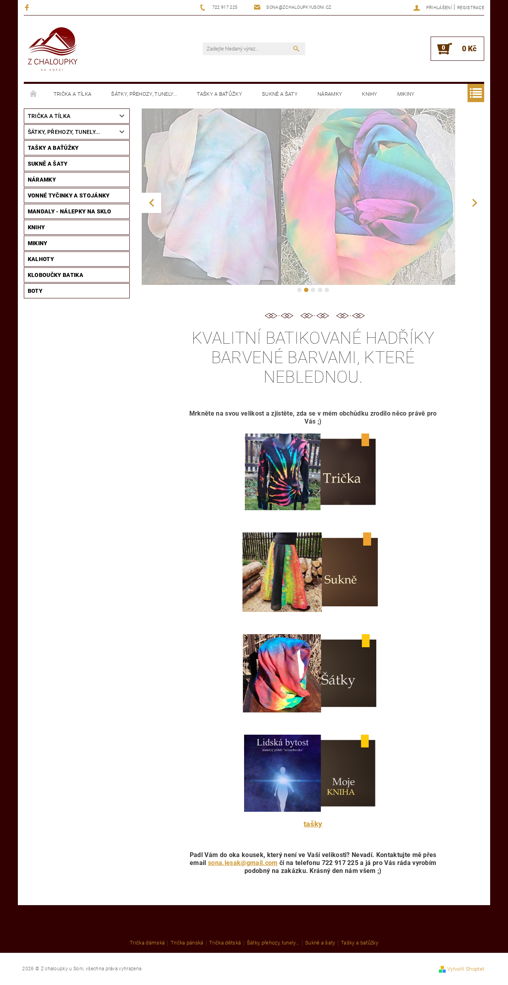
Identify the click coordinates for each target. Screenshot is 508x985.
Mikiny (406, 94)
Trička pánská (187, 943)
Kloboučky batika (55, 275)
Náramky (330, 94)
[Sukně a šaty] (312, 571)
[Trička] (313, 471)
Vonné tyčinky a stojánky (69, 195)
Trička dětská (225, 943)
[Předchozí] (151, 203)
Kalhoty (41, 259)
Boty (35, 291)
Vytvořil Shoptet (465, 969)
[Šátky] (312, 673)
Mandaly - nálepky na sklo (70, 211)
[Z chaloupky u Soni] (52, 50)
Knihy (369, 94)
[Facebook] (28, 7)
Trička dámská (147, 943)
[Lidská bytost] (312, 773)
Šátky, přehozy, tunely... (144, 94)
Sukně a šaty (280, 94)
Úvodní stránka (34, 94)
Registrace (470, 7)
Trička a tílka (72, 94)
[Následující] (474, 203)
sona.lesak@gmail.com (242, 863)
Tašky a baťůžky (219, 94)
